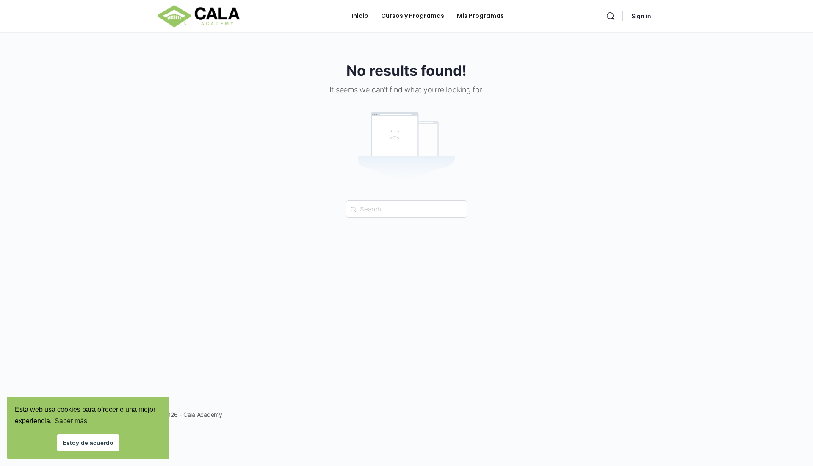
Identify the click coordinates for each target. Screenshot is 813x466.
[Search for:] (406, 208)
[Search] (610, 16)
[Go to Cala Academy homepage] (199, 15)
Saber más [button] (71, 420)
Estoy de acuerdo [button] (88, 442)
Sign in (641, 15)
